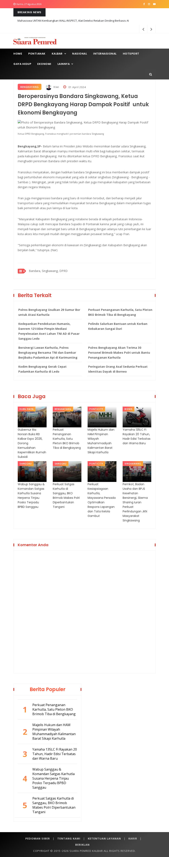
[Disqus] (84, 611)
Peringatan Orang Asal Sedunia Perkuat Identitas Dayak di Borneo (118, 369)
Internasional (105, 54)
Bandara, (35, 271)
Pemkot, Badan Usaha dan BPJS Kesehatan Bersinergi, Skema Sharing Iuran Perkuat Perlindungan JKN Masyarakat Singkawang (135, 502)
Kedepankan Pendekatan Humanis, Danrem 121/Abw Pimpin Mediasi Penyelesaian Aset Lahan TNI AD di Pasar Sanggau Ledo (49, 331)
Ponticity (96, 408)
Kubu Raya (27, 408)
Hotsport (131, 54)
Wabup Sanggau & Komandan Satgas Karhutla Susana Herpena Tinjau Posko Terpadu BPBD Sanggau (31, 495)
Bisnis (128, 408)
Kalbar (57, 54)
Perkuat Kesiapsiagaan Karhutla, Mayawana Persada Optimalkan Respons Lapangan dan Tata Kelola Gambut (102, 500)
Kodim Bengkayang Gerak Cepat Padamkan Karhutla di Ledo (42, 369)
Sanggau (26, 463)
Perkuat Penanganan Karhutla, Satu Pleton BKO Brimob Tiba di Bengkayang (120, 312)
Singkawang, (50, 271)
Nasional (79, 54)
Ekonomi (44, 64)
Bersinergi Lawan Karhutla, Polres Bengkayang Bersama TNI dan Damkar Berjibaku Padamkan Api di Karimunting (47, 352)
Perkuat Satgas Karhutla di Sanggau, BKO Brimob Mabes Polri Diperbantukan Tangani (66, 495)
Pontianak (37, 54)
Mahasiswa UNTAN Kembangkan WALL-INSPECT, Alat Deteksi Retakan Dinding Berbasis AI (73, 20)
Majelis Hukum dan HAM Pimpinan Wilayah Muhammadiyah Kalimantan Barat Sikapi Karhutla (101, 441)
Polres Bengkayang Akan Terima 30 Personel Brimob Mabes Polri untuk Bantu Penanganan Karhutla (119, 352)
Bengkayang (29, 87)
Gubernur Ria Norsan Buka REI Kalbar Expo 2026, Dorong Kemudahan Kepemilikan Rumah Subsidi (32, 443)
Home (17, 54)
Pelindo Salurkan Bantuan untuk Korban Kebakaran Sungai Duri (117, 326)
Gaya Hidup (22, 64)
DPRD (63, 271)
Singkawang (132, 463)
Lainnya (64, 64)
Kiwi (56, 87)
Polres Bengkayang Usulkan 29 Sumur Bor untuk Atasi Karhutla (49, 312)
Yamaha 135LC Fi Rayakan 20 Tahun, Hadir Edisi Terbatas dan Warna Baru (136, 436)
